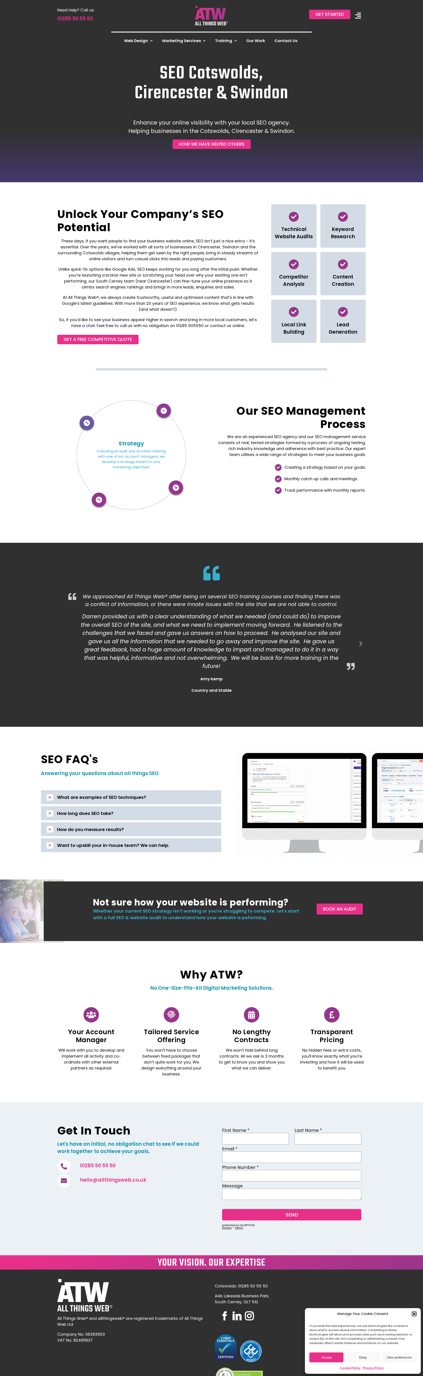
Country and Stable (211, 690)
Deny (363, 1357)
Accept (326, 1357)
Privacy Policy (373, 1368)
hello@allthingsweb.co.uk (113, 1180)
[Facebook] (224, 1315)
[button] (414, 1314)
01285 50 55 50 (75, 18)
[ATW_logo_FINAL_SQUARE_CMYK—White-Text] (211, 8)
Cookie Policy (350, 1368)
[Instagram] (249, 1315)
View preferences (399, 1357)
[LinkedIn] (237, 1315)
